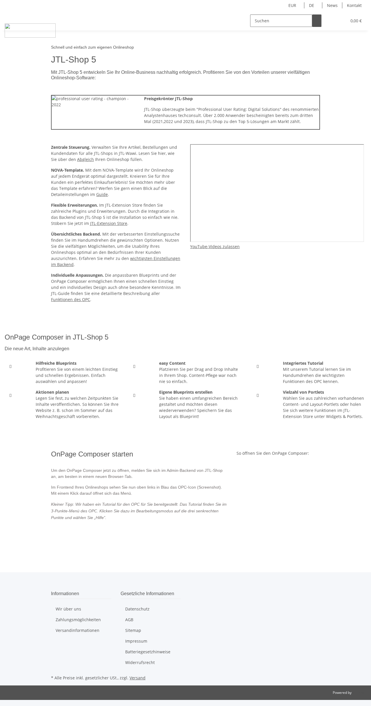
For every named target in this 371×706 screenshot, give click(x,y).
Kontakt (354, 5)
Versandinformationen (77, 630)
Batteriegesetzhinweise (147, 651)
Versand (138, 678)
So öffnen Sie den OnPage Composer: (273, 453)
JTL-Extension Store (108, 223)
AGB (129, 619)
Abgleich (85, 159)
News (332, 5)
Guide (102, 194)
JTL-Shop (359, 692)
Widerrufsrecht (140, 662)
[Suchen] (316, 20)
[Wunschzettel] (340, 21)
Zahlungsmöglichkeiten (78, 619)
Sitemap (133, 630)
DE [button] (312, 5)
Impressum (136, 641)
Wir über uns (68, 609)
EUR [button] (292, 5)
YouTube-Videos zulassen (215, 246)
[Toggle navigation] (12, 16)
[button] (330, 21)
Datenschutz (137, 609)
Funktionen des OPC (70, 299)
